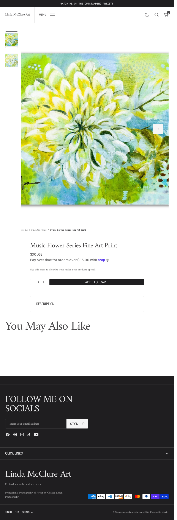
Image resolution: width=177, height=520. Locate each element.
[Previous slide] (32, 127)
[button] (46, 15)
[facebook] (7, 434)
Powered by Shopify (159, 512)
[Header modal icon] (52, 14)
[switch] (146, 14)
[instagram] (22, 434)
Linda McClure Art (134, 512)
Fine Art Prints (38, 226)
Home (24, 226)
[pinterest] (15, 434)
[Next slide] (158, 127)
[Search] (156, 14)
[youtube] (36, 434)
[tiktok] (29, 434)
